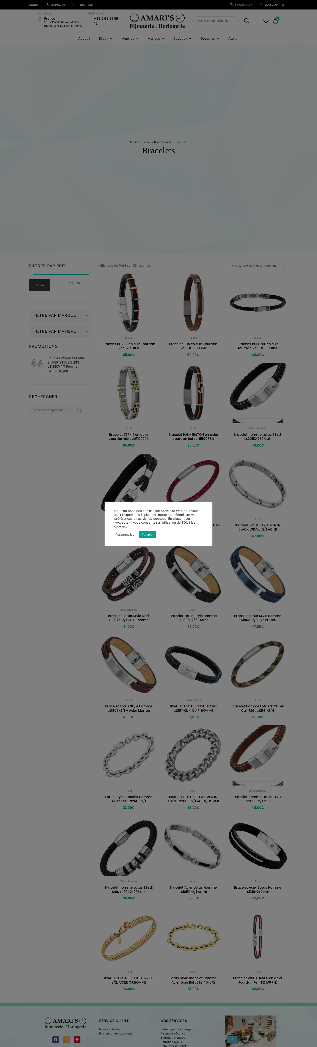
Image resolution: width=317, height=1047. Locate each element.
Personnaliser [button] (125, 535)
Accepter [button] (147, 534)
